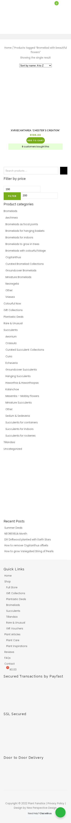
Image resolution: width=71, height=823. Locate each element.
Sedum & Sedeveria (17, 416)
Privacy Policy (56, 803)
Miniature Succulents (18, 402)
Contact (9, 664)
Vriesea (10, 297)
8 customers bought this (35, 146)
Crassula (10, 343)
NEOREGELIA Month (15, 533)
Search (63, 171)
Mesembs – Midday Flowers (22, 396)
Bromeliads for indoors (19, 237)
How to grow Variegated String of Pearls (29, 551)
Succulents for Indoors (19, 429)
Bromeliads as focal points (21, 224)
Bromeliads (10, 211)
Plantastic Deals (13, 317)
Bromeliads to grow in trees (22, 244)
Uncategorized (13, 449)
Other (9, 290)
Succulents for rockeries (20, 435)
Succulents (11, 330)
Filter (12, 196)
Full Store (11, 587)
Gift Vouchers (14, 628)
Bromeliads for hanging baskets (24, 231)
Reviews (9, 652)
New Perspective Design (42, 808)
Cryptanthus (13, 257)
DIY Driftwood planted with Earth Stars (27, 539)
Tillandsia (9, 442)
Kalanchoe (12, 389)
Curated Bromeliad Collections (24, 264)
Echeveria (11, 363)
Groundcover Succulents (21, 369)
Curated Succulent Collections (24, 350)
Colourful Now (12, 303)
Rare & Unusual (13, 323)
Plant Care (12, 640)
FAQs (7, 658)
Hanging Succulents (18, 376)
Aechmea (11, 217)
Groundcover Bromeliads (20, 270)
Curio (8, 356)
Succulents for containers (21, 422)
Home (8, 48)
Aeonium (11, 336)
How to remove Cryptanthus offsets (26, 545)
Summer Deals (13, 528)
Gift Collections (13, 310)
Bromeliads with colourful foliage (25, 250)
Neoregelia (12, 284)
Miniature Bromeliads (18, 277)
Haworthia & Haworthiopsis (22, 383)
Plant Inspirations (16, 646)
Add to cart (35, 140)
